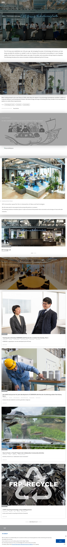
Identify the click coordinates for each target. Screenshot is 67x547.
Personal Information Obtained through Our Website (22, 544)
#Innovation (18, 104)
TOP (5, 528)
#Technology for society (9, 104)
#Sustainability (26, 104)
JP (56, 2)
